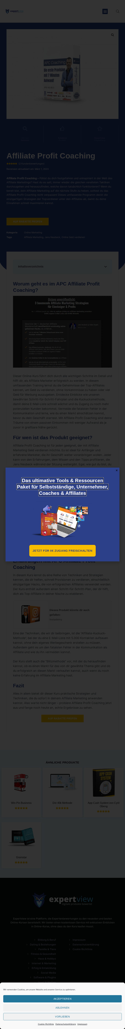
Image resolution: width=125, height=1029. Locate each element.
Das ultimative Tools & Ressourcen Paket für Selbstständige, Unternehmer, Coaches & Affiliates (62, 487)
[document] (62, 514)
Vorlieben (62, 1016)
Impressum (82, 1024)
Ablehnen (62, 1007)
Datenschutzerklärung (66, 1024)
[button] (117, 470)
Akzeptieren (63, 998)
